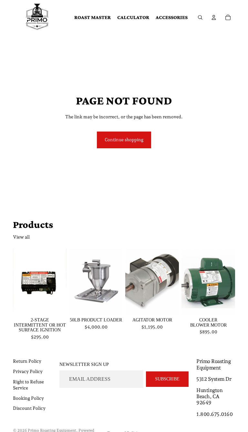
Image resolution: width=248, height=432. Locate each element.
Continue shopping (124, 139)
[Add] (56, 305)
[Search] (200, 17)
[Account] (214, 17)
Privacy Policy (28, 371)
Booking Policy (28, 398)
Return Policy (27, 361)
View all (21, 237)
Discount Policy (29, 408)
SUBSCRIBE (167, 379)
